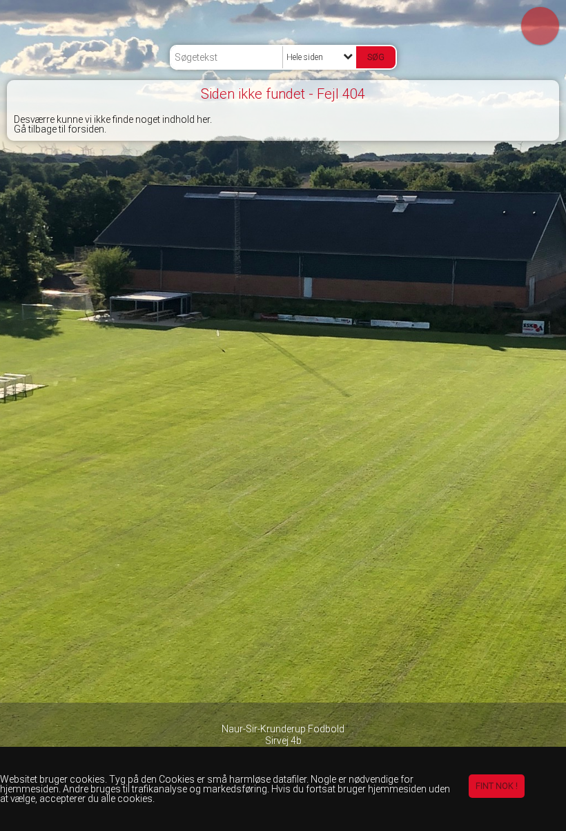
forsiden (86, 129)
